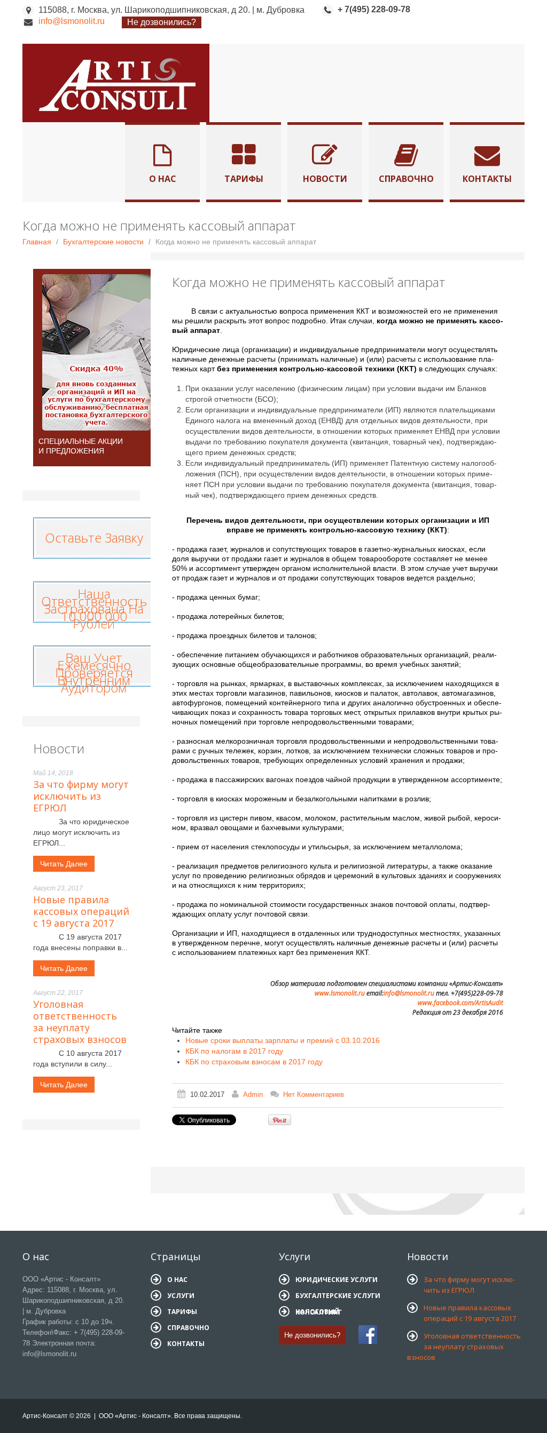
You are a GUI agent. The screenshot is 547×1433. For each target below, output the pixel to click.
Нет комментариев (313, 1094)
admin (253, 1094)
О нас (162, 179)
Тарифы (243, 179)
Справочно (406, 179)
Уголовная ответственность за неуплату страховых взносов (80, 1022)
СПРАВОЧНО (188, 1327)
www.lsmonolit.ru (340, 993)
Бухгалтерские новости (103, 241)
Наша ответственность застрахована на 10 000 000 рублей (94, 608)
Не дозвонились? (161, 22)
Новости (325, 179)
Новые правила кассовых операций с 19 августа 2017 (81, 911)
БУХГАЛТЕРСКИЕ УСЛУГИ (337, 1295)
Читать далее (64, 863)
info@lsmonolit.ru (71, 21)
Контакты (487, 179)
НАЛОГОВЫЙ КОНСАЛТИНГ (318, 1312)
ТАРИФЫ (182, 1311)
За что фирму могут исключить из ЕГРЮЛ (81, 796)
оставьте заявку (94, 535)
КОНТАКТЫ (186, 1343)
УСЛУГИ (180, 1295)
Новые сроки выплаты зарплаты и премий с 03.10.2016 (282, 1040)
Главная (36, 241)
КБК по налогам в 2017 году (234, 1051)
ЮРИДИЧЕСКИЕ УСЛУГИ (336, 1279)
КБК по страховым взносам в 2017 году (254, 1061)
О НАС (177, 1279)
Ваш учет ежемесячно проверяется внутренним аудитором (94, 672)
